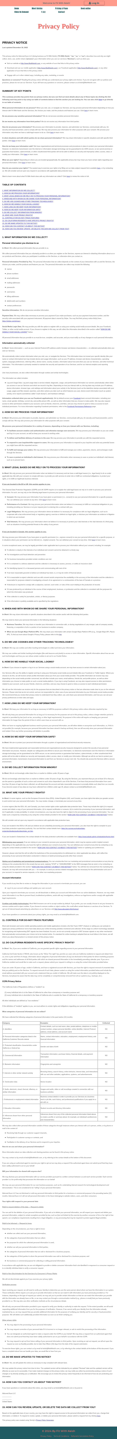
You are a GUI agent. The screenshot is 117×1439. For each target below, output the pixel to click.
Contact (61, 12)
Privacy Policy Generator (45, 1420)
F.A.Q (43, 12)
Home (16, 8)
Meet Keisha (37, 8)
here (98, 1416)
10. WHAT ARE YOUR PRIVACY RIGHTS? (17, 215)
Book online (86, 8)
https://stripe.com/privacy (11, 321)
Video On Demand (21, 12)
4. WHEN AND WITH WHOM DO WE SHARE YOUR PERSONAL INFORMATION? (31, 199)
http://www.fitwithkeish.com (30, 63)
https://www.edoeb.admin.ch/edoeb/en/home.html (96, 837)
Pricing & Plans (61, 8)
